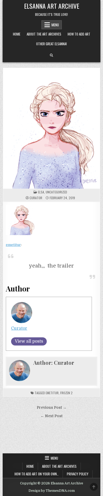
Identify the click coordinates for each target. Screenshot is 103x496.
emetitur (13, 245)
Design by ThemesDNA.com (52, 491)
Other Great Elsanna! (51, 43)
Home (16, 34)
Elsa (41, 192)
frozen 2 (66, 393)
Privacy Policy (77, 473)
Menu (55, 24)
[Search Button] (51, 55)
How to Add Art (79, 34)
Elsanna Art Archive (51, 6)
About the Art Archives (44, 34)
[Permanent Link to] (51, 128)
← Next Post (51, 416)
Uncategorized (56, 192)
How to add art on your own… (37, 473)
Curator (36, 198)
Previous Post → (52, 408)
